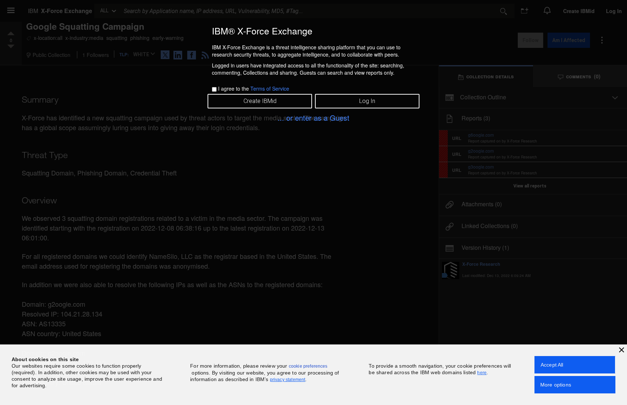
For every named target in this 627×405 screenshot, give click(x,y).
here (482, 372)
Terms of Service (269, 88)
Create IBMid (259, 101)
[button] (621, 349)
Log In (367, 101)
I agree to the (253, 88)
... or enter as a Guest (313, 117)
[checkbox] (214, 89)
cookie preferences (308, 366)
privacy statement (288, 379)
